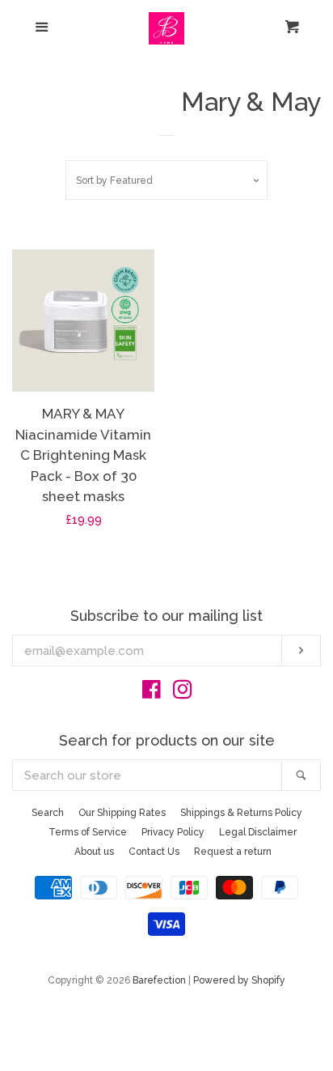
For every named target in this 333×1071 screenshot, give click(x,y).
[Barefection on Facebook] (151, 693)
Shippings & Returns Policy (241, 812)
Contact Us (154, 851)
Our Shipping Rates (122, 812)
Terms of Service (87, 832)
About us (94, 851)
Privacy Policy (172, 832)
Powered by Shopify (239, 980)
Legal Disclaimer (258, 832)
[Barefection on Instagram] (182, 693)
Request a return (233, 851)
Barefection (159, 980)
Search (48, 812)
